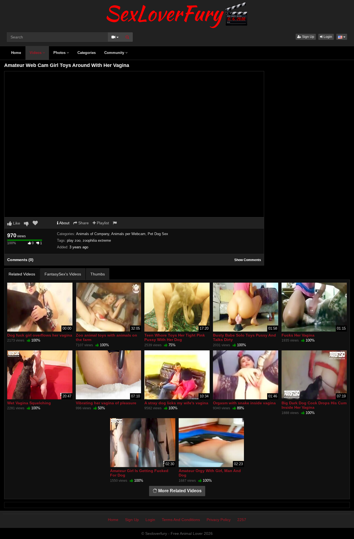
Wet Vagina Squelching (29, 403)
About (63, 223)
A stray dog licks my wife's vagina (176, 403)
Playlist (102, 223)
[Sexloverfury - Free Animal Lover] (177, 14)
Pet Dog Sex (158, 234)
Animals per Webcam (128, 234)
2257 (241, 519)
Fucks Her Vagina (298, 335)
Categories (86, 53)
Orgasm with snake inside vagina (244, 403)
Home (16, 53)
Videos (36, 53)
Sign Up (307, 37)
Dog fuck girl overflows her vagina (39, 335)
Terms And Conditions (181, 519)
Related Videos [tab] (22, 274)
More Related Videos (179, 490)
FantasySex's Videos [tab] (63, 274)
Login (327, 37)
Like (16, 223)
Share (83, 223)
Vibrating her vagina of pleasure (106, 403)
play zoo (73, 240)
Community (114, 53)
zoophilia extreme (97, 240)
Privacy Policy (219, 519)
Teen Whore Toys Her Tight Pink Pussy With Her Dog (174, 337)
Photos (60, 53)
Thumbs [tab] (97, 274)
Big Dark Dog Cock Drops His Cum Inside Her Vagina (314, 405)
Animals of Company (92, 234)
